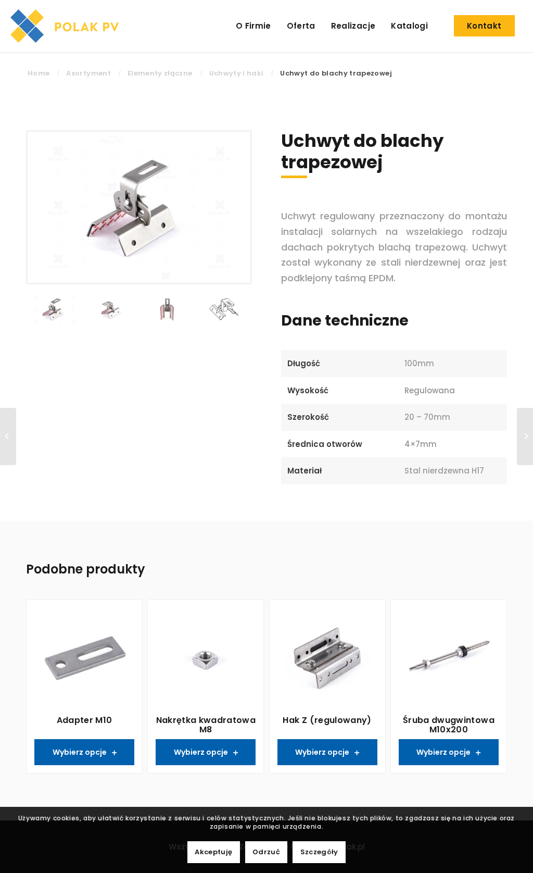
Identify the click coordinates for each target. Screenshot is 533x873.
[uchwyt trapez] (224, 310)
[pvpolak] (67, 26)
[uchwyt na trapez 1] (139, 207)
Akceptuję (213, 852)
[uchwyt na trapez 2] (111, 310)
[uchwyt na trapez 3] (167, 310)
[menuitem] (253, 26)
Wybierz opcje (80, 752)
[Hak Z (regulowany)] (8, 436)
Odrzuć (266, 852)
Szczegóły (319, 852)
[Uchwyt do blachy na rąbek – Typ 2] (525, 436)
